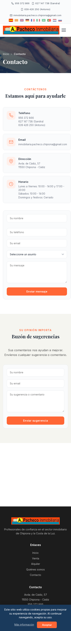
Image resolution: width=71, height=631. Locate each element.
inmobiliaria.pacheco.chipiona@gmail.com (37, 15)
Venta (35, 558)
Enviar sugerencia (35, 420)
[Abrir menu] (63, 30)
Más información (24, 624)
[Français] (33, 20)
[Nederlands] (54, 20)
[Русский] (60, 20)
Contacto (35, 574)
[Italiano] (38, 20)
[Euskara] (44, 20)
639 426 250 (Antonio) (37, 9)
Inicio (6, 53)
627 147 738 (25, 121)
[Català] (16, 20)
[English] (22, 20)
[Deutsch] (27, 20)
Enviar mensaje (36, 291)
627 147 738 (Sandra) (47, 3)
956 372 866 (22, 3)
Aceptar (47, 624)
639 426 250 (26, 125)
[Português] (49, 20)
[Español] (11, 20)
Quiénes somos (35, 569)
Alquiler (35, 563)
